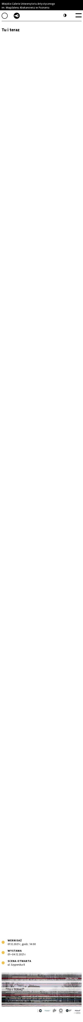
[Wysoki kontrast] (65, 15)
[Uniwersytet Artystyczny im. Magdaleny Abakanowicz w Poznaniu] (17, 16)
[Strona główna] (8, 16)
